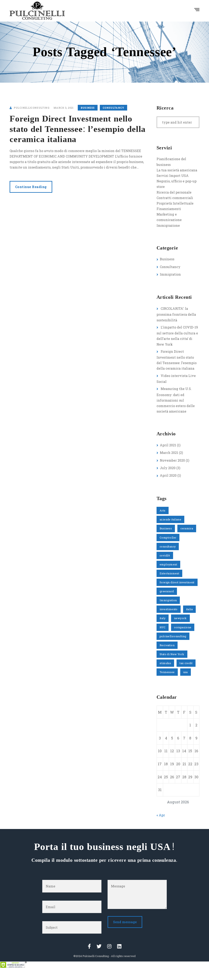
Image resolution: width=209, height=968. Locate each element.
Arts (163, 510)
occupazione (182, 627)
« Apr (161, 815)
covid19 (165, 555)
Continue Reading (31, 187)
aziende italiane (170, 519)
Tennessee (167, 672)
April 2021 (168, 445)
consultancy (168, 546)
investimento (169, 609)
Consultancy (113, 107)
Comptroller (168, 537)
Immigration (170, 274)
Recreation (167, 645)
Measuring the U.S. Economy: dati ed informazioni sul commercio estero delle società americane (176, 400)
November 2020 (172, 460)
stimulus (165, 663)
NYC (163, 627)
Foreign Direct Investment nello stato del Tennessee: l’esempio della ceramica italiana (78, 129)
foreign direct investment (177, 582)
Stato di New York (172, 654)
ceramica (186, 528)
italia (189, 609)
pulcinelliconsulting (173, 636)
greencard (167, 591)
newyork (180, 618)
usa (185, 672)
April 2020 (168, 475)
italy (163, 618)
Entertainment (169, 573)
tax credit (186, 663)
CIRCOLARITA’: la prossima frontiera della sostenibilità (176, 314)
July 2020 (168, 468)
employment (168, 564)
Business (88, 107)
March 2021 (169, 452)
